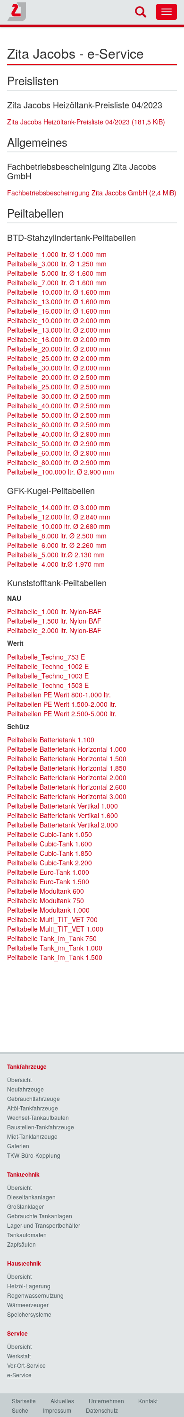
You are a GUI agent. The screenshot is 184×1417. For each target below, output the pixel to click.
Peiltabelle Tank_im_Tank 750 (52, 938)
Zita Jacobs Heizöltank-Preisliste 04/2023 (86, 121)
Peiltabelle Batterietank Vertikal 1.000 (62, 805)
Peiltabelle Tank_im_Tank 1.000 (54, 947)
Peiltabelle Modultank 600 (45, 891)
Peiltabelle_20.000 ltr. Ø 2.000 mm (58, 348)
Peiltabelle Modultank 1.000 (48, 910)
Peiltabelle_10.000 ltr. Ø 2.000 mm (58, 320)
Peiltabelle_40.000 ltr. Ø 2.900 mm (58, 434)
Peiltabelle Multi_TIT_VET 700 (52, 919)
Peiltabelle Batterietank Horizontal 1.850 (66, 768)
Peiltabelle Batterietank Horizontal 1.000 (66, 749)
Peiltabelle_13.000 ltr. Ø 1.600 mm (58, 301)
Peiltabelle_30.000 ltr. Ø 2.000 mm (58, 367)
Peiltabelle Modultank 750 (45, 900)
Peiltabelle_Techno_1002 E (48, 666)
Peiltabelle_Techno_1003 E (48, 675)
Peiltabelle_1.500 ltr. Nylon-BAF (54, 620)
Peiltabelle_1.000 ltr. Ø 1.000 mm (57, 254)
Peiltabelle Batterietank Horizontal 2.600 (66, 787)
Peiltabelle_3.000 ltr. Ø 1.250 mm (57, 263)
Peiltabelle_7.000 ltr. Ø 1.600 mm (57, 282)
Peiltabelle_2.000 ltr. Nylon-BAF (54, 630)
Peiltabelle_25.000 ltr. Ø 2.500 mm (58, 386)
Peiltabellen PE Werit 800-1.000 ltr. (59, 694)
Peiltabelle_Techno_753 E (46, 656)
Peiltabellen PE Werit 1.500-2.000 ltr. (62, 704)
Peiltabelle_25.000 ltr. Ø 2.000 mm (58, 358)
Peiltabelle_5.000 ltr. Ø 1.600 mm (57, 273)
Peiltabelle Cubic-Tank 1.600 (49, 843)
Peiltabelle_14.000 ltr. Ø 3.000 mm (58, 507)
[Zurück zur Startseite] (16, 11)
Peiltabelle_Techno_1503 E (48, 685)
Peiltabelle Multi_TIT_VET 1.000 (55, 928)
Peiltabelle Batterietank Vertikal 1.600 (62, 815)
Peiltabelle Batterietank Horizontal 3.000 (66, 796)
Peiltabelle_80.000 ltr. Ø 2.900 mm (58, 462)
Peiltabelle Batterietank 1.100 (50, 739)
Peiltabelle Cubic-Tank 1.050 (49, 834)
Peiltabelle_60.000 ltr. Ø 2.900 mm (58, 453)
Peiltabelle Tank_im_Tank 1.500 (54, 957)
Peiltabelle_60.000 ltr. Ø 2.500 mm (58, 424)
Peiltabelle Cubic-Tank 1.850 (49, 853)
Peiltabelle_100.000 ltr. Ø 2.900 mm (60, 471)
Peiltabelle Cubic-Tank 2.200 (49, 862)
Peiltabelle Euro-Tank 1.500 (48, 881)
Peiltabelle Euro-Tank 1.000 (48, 872)
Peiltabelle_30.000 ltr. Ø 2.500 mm (58, 396)
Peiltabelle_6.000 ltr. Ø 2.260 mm (57, 545)
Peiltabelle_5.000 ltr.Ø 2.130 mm (56, 554)
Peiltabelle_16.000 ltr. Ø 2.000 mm (58, 339)
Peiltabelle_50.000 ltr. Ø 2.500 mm (58, 415)
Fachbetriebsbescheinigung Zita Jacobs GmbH (91, 192)
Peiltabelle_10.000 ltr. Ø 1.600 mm (58, 292)
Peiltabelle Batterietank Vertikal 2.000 (62, 824)
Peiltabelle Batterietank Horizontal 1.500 (66, 758)
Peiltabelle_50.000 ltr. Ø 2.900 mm (58, 443)
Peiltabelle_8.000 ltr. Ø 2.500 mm (57, 535)
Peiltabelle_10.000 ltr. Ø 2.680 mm (58, 526)
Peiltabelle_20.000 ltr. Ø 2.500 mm (58, 377)
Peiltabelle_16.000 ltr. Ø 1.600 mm (58, 311)
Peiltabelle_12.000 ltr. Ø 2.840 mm (58, 516)
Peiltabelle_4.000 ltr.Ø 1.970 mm (56, 564)
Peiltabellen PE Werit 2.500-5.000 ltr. (62, 713)
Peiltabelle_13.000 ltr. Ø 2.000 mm (58, 329)
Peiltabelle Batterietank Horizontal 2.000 (66, 777)
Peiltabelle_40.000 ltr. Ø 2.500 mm (58, 405)
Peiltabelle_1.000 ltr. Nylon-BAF (54, 611)
